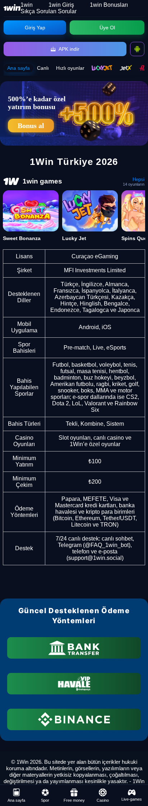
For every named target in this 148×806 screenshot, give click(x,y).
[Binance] (74, 719)
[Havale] (74, 683)
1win (26, 5)
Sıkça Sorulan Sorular (48, 11)
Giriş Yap (35, 27)
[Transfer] (74, 648)
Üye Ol (107, 27)
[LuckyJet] (102, 67)
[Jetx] (126, 67)
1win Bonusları (109, 5)
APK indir (69, 49)
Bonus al (31, 126)
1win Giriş (61, 5)
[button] (135, 779)
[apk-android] (137, 49)
